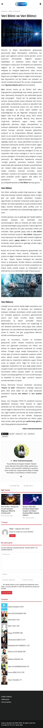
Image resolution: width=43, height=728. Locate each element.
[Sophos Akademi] (21, 4)
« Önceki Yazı (14, 486)
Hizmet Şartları (6, 702)
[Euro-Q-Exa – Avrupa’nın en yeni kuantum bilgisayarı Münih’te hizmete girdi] (10, 499)
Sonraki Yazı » (28, 486)
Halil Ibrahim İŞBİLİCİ (15, 640)
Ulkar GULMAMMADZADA (17, 666)
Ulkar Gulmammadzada (22, 461)
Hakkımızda (5, 699)
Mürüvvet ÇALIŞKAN (15, 652)
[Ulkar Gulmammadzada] (21, 451)
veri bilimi (5, 436)
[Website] (21, 477)
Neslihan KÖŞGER (14, 659)
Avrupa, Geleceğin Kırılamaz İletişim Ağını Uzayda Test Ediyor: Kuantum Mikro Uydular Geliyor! (31, 511)
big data (11, 434)
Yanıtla (12, 535)
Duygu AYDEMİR (13, 633)
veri (25, 434)
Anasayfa (4, 11)
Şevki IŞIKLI (12, 620)
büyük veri (19, 434)
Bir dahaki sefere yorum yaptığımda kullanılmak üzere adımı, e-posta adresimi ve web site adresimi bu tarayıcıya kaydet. (20, 586)
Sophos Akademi (14, 607)
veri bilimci (31, 434)
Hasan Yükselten (13, 680)
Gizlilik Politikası (6, 696)
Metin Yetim (12, 626)
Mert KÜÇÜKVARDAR (15, 613)
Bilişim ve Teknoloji (14, 11)
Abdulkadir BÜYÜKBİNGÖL (17, 646)
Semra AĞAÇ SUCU (14, 672)
